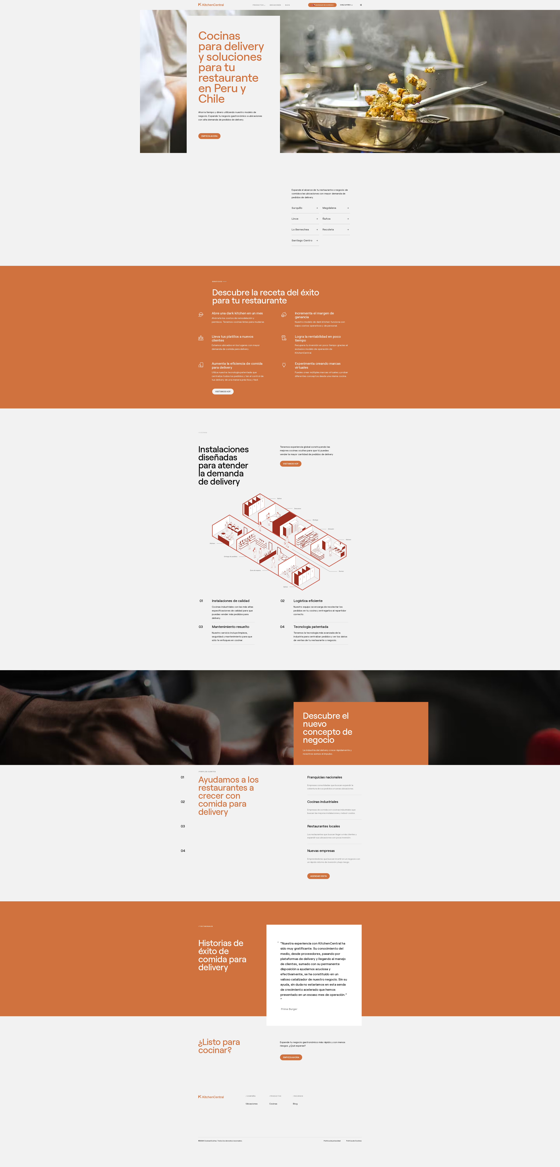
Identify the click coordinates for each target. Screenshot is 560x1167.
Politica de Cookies (354, 1141)
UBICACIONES (275, 5)
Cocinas (273, 1104)
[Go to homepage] (211, 4)
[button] (346, 5)
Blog (287, 5)
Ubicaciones (252, 1104)
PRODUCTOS (258, 5)
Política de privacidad (332, 1141)
